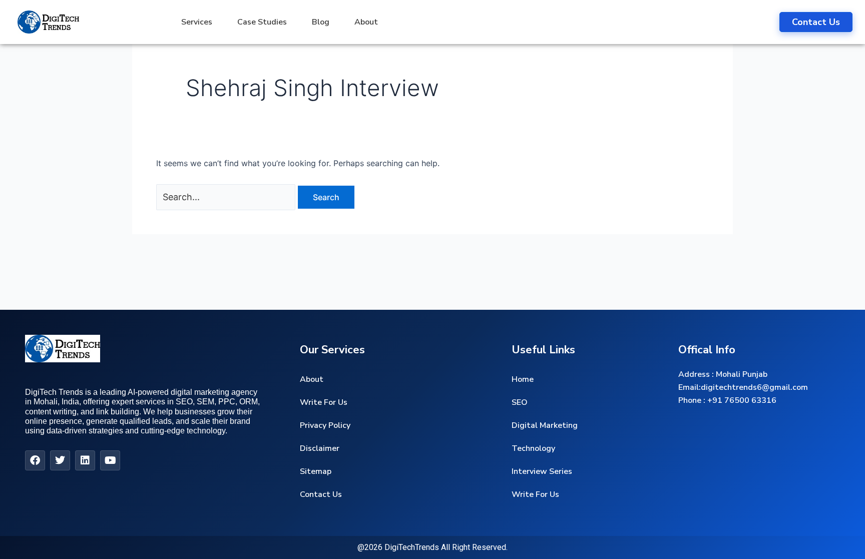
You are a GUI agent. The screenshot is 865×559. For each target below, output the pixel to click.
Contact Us (321, 494)
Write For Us (323, 402)
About (366, 22)
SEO (520, 402)
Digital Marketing (545, 425)
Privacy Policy (325, 425)
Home (523, 379)
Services (196, 22)
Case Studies (262, 22)
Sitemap (315, 471)
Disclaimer (319, 448)
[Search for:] (227, 197)
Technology (533, 448)
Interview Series (542, 471)
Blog (320, 22)
